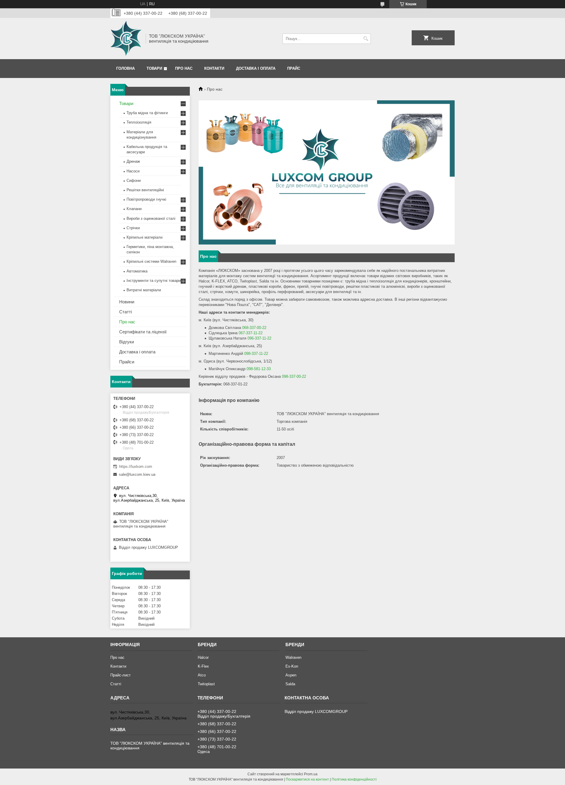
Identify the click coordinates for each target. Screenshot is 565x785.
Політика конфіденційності (354, 779)
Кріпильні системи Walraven (151, 261)
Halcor (203, 657)
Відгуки (126, 341)
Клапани (134, 209)
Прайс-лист (120, 675)
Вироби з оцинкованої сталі (151, 218)
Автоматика (137, 271)
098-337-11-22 (256, 353)
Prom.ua (311, 774)
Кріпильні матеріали (144, 237)
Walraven (293, 657)
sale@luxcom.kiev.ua (137, 474)
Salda (290, 684)
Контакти (214, 68)
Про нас (183, 68)
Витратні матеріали (144, 290)
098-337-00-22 (294, 376)
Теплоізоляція (139, 122)
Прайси (126, 361)
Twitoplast (206, 684)
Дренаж (133, 161)
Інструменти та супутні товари (154, 280)
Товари (154, 68)
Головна (125, 68)
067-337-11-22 (250, 333)
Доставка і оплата (255, 68)
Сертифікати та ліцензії (143, 331)
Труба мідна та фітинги (147, 113)
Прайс (293, 68)
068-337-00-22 (254, 327)
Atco (202, 675)
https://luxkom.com (135, 466)
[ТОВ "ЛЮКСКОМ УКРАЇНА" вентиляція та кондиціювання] (126, 38)
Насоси (133, 171)
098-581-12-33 (259, 369)
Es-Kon (291, 666)
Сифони (134, 180)
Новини (126, 301)
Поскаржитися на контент (307, 779)
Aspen (290, 675)
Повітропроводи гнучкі (146, 199)
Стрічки (133, 228)
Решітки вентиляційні (145, 190)
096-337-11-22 (259, 338)
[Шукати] (365, 39)
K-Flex (203, 666)
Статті (125, 311)
